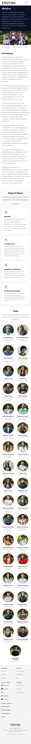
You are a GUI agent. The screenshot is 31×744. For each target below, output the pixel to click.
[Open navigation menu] (26, 2)
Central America (5, 710)
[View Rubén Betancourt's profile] (8, 409)
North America (5, 713)
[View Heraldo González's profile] (22, 541)
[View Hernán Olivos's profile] (8, 615)
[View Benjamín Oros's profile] (22, 484)
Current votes (20, 685)
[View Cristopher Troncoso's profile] (15, 651)
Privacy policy (20, 671)
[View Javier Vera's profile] (22, 466)
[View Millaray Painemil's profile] (22, 615)
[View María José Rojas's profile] (8, 501)
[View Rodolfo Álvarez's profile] (8, 428)
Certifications (19, 674)
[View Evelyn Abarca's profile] (22, 597)
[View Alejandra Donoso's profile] (8, 466)
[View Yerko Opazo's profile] (22, 389)
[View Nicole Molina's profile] (22, 428)
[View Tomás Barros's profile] (8, 330)
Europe (3, 717)
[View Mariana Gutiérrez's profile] (22, 520)
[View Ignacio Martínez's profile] (22, 632)
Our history (6, 47)
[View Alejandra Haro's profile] (8, 578)
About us (3, 671)
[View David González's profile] (22, 447)
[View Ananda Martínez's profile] (8, 541)
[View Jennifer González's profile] (8, 447)
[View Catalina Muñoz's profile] (8, 559)
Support (3, 678)
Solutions (18, 689)
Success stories (20, 692)
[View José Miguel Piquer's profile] (22, 330)
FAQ (17, 678)
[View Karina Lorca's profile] (8, 484)
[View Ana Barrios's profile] (22, 371)
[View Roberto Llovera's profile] (22, 409)
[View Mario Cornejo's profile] (22, 351)
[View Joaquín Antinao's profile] (8, 597)
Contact (3, 674)
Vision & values (17, 47)
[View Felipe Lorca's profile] (8, 371)
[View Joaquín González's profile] (8, 520)
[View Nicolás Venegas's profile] (22, 578)
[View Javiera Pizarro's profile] (22, 559)
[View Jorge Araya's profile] (8, 389)
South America (5, 706)
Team (25, 47)
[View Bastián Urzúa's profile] (8, 632)
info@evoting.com (17, 728)
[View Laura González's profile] (22, 501)
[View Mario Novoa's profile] (8, 351)
